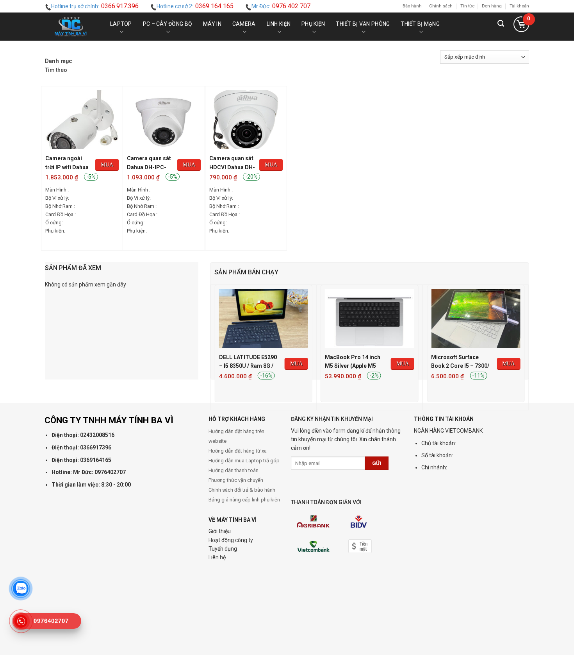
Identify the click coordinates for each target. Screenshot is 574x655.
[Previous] (215, 347)
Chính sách (441, 6)
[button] (521, 27)
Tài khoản (519, 6)
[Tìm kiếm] (501, 27)
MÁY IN (212, 24)
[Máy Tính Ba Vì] (70, 26)
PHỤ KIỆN (313, 24)
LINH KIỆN (279, 24)
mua (107, 165)
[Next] (524, 347)
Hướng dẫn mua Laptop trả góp (244, 461)
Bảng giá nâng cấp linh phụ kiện (244, 500)
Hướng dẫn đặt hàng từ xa (238, 451)
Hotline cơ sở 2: (195, 6)
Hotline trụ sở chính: (95, 6)
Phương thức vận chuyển (236, 480)
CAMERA (244, 24)
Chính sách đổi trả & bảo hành (242, 490)
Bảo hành (412, 6)
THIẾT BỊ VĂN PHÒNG (363, 24)
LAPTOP (121, 24)
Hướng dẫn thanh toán (233, 470)
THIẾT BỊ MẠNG (420, 24)
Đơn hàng (492, 6)
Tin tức (467, 6)
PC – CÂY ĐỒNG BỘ (167, 24)
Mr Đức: (280, 6)
